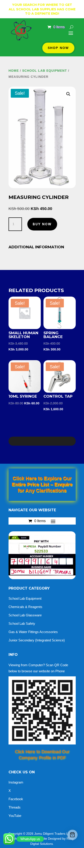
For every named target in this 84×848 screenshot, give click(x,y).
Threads (15, 807)
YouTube (15, 816)
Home (14, 70)
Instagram (16, 782)
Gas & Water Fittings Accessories (33, 632)
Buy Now (42, 224)
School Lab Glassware (25, 615)
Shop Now (58, 48)
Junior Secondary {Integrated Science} (37, 640)
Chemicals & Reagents (25, 607)
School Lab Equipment (25, 598)
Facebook (16, 799)
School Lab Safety (22, 623)
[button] (68, 94)
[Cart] (72, 835)
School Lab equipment (44, 70)
